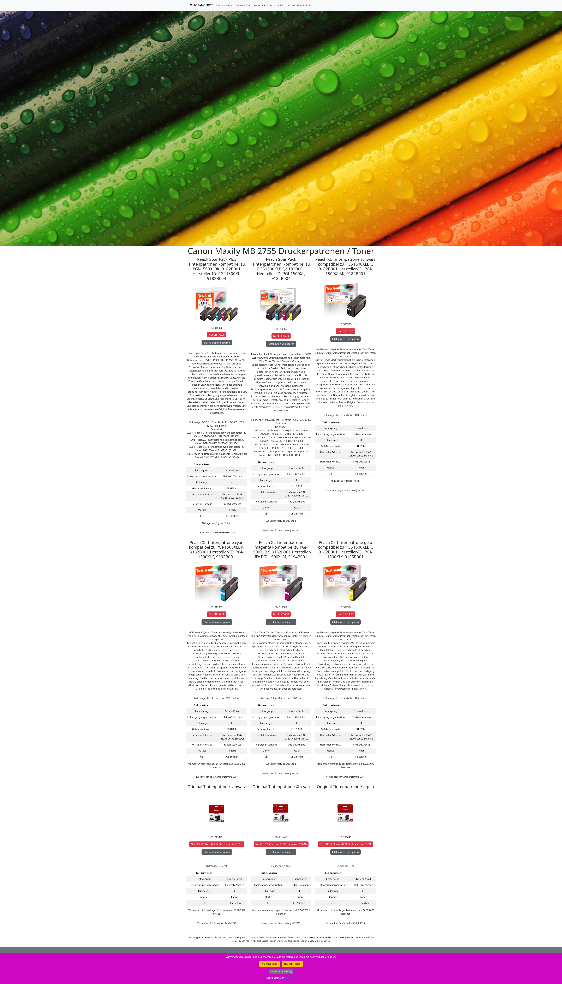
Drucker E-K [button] (241, 5)
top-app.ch (290, 977)
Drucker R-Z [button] (277, 5)
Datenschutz (304, 5)
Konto (291, 5)
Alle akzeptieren (269, 963)
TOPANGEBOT (203, 5)
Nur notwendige (292, 963)
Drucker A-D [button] (223, 5)
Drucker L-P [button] (259, 5)
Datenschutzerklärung (281, 971)
